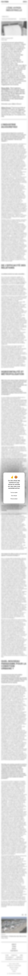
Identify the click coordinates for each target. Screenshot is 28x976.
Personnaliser (14, 498)
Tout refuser (14, 495)
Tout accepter (14, 492)
